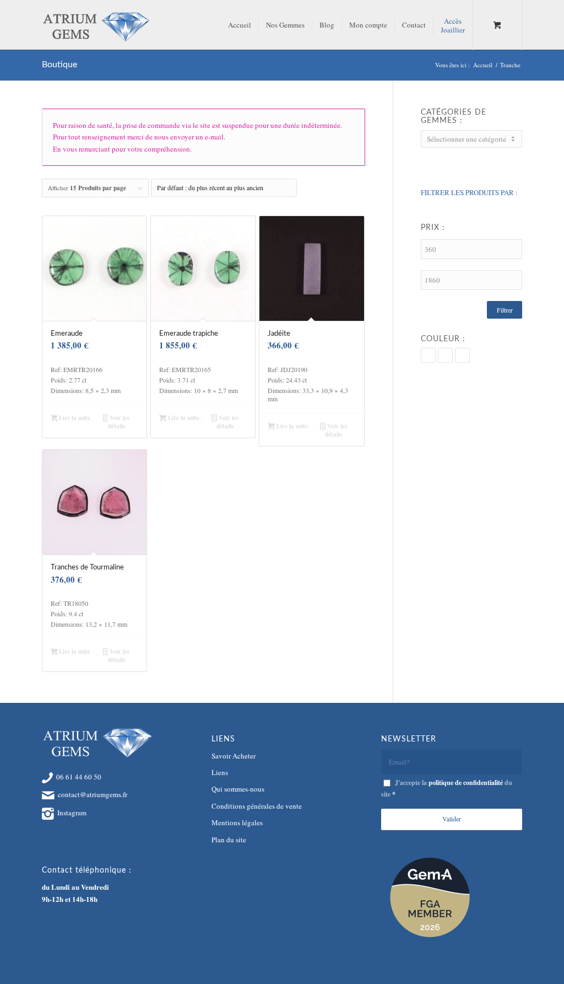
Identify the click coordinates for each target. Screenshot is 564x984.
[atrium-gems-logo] (96, 25)
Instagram (71, 813)
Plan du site (229, 840)
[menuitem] (239, 25)
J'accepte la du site (446, 788)
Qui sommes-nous (238, 789)
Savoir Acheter (234, 756)
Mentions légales (237, 822)
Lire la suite (73, 417)
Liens (220, 772)
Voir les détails (119, 422)
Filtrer (505, 309)
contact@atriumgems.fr (92, 794)
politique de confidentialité (466, 782)
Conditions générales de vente (257, 806)
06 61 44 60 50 (78, 777)
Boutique (59, 64)
